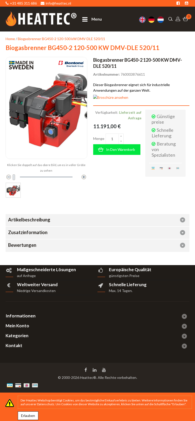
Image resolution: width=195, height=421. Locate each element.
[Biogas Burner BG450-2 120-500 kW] (13, 190)
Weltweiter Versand (37, 284)
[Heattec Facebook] (86, 370)
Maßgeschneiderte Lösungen (46, 269)
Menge (98, 138)
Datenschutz (45, 404)
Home (10, 39)
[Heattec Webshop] (41, 18)
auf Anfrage (26, 275)
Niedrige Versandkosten (36, 290)
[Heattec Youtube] (104, 370)
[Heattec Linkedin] (95, 370)
